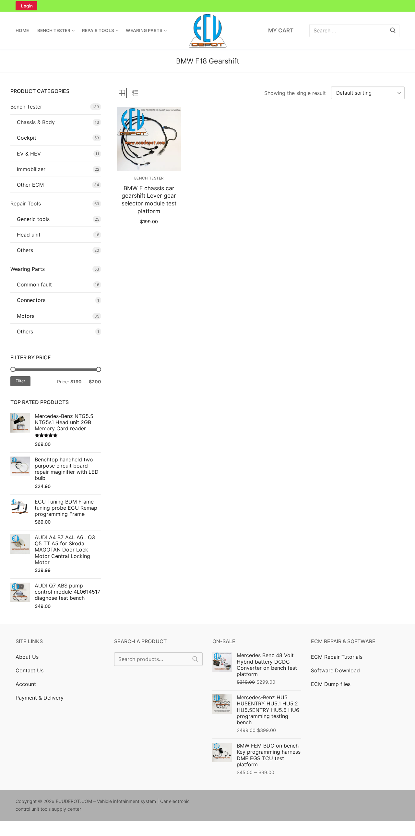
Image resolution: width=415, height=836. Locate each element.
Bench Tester (149, 178)
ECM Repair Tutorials (336, 657)
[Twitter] (166, 6)
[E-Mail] (297, 802)
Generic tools (33, 219)
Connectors (31, 300)
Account (26, 684)
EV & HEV (29, 153)
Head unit (29, 234)
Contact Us (29, 670)
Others (25, 250)
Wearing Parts (27, 269)
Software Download (335, 670)
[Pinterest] (194, 6)
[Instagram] (180, 6)
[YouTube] (262, 6)
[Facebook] (153, 6)
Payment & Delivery (40, 697)
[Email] (221, 6)
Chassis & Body (36, 122)
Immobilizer (31, 169)
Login (27, 5)
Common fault (34, 284)
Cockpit (26, 137)
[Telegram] (248, 6)
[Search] (195, 659)
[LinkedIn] (207, 6)
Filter (20, 380)
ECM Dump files (330, 684)
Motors (25, 316)
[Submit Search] (392, 31)
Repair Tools (25, 203)
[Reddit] (277, 802)
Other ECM (30, 184)
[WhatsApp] (235, 6)
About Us (27, 657)
